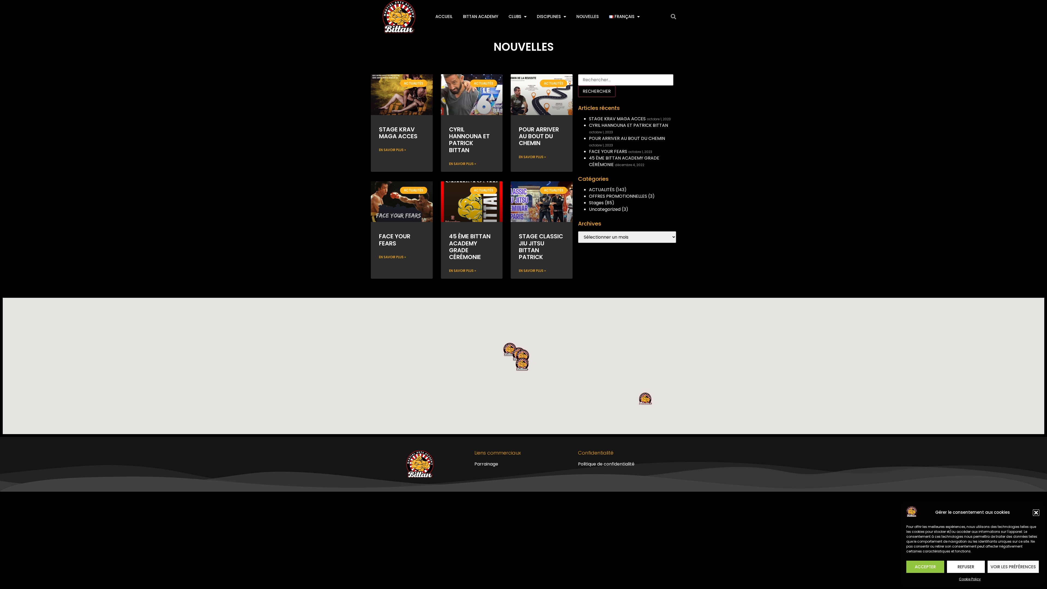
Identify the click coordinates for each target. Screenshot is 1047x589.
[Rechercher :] (625, 80)
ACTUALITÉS (602, 190)
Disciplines (549, 16)
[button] (1036, 512)
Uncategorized (605, 209)
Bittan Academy (480, 16)
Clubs (515, 16)
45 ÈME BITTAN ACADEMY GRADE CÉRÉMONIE (470, 246)
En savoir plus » (392, 150)
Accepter (925, 567)
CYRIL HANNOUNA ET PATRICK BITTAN (469, 139)
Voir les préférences (1013, 567)
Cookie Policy (970, 579)
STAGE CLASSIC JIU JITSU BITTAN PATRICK (541, 246)
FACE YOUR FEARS (394, 239)
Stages (596, 203)
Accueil (444, 16)
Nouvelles (587, 16)
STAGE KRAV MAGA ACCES (398, 132)
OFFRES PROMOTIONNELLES (618, 196)
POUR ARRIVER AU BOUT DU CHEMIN (539, 136)
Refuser (966, 567)
